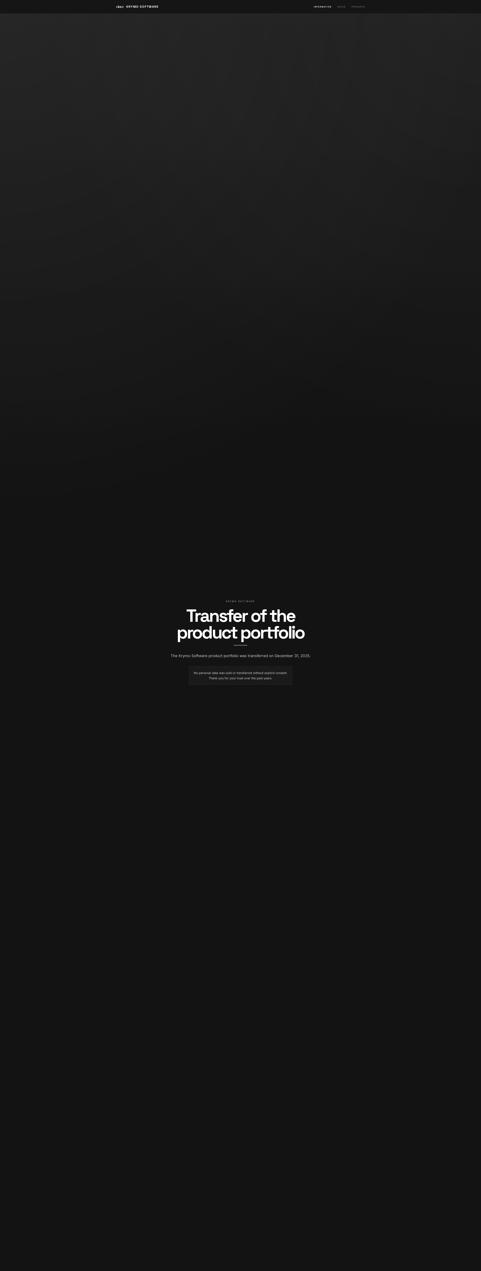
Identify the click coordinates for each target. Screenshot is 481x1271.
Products (358, 6)
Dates (341, 6)
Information (322, 6)
